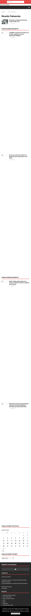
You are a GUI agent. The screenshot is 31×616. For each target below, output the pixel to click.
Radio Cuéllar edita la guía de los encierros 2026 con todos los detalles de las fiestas (19, 283)
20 (15, 543)
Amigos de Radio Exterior (8, 598)
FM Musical (5, 603)
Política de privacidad (6, 586)
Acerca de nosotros (6, 576)
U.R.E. (4, 600)
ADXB (4, 601)
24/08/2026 (12, 37)
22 (23, 543)
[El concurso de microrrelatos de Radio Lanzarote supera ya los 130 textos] (5, 213)
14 (19, 540)
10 (3, 540)
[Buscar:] (15, 1)
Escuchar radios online (8, 605)
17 (3, 543)
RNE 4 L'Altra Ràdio (7, 596)
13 (15, 540)
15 (23, 540)
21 (19, 543)
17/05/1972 (12, 23)
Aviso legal (4, 588)
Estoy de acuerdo (15, 613)
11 (7, 540)
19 (11, 543)
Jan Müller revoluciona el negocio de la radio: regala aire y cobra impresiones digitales (19, 34)
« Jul (3, 551)
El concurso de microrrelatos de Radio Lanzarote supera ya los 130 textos (18, 156)
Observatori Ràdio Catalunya (9, 595)
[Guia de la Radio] (4, 4)
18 (7, 543)
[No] (29, 611)
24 (3, 546)
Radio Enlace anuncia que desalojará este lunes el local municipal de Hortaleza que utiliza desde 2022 (19, 405)
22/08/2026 (12, 408)
